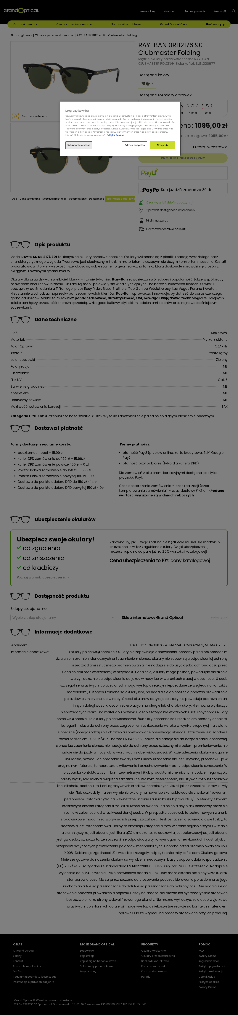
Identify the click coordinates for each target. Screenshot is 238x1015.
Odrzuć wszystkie (135, 145)
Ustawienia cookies (78, 145)
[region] (120, 129)
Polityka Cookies (115, 135)
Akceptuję (162, 145)
